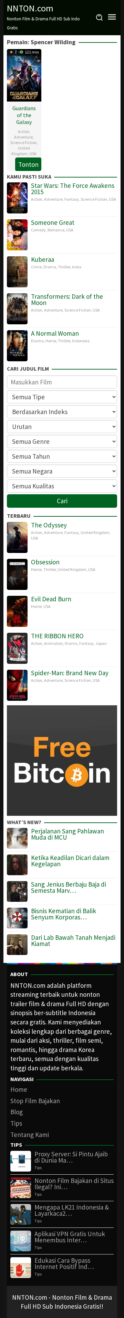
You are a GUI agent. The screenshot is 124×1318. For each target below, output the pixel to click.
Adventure (23, 137)
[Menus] (112, 17)
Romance (56, 229)
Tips (16, 1123)
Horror (50, 340)
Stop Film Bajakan (35, 1101)
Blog (16, 1112)
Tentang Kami (29, 1134)
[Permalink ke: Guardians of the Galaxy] (24, 74)
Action (23, 131)
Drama (49, 266)
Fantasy (71, 199)
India (76, 266)
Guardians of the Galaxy (24, 115)
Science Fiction (23, 142)
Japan (101, 643)
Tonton (28, 164)
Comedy (38, 229)
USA (33, 153)
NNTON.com (30, 8)
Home (18, 1089)
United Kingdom (20, 150)
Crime (36, 266)
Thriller (64, 266)
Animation (53, 643)
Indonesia (81, 340)
